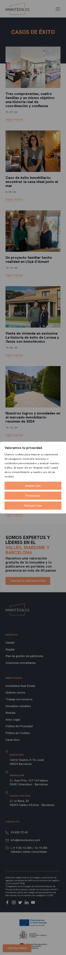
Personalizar (33, 495)
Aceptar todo (33, 485)
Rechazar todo (33, 505)
